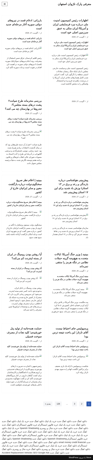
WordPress (73, 457)
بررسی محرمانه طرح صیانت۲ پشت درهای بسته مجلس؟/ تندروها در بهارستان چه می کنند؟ (23, 104)
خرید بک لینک (50, 421)
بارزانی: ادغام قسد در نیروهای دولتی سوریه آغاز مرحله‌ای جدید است (24, 24)
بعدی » (48, 404)
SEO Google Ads (41, 453)
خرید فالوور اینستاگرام (48, 425)
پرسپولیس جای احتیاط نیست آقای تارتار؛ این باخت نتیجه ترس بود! (70, 332)
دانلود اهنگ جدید (79, 421)
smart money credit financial (72, 442)
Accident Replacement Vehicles (17, 453)
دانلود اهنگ (7, 435)
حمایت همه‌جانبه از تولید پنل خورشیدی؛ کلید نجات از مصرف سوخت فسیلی (24, 332)
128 (58, 404)
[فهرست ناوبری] (5, 4)
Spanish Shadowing (29, 428)
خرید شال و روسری (49, 428)
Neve (89, 457)
